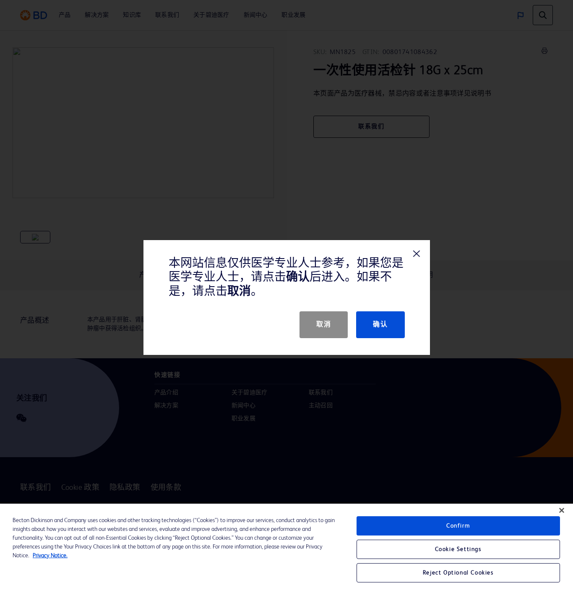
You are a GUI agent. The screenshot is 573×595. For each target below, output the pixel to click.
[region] (286, 549)
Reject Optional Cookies (458, 573)
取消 (323, 324)
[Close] (561, 510)
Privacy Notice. (50, 556)
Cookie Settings (458, 549)
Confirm (458, 526)
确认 (380, 324)
